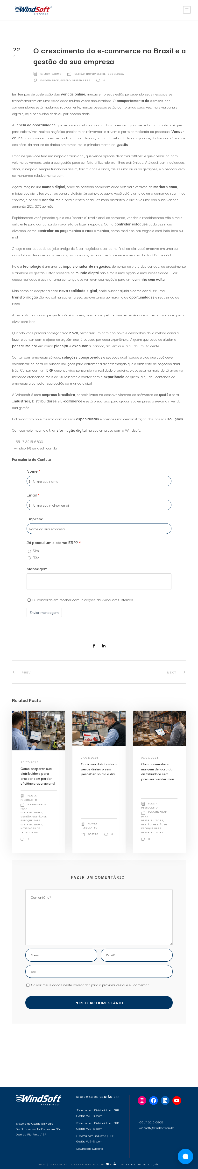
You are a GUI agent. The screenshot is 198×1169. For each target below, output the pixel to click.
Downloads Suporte (89, 1148)
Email (32, 494)
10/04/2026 (150, 757)
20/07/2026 (29, 762)
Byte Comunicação (143, 1164)
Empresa (35, 518)
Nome (32, 471)
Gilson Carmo (50, 73)
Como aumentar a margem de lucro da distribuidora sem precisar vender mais (158, 771)
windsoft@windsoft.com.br (36, 448)
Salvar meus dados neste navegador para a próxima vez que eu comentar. (90, 984)
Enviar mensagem (44, 612)
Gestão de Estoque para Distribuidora (34, 820)
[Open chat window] (185, 1156)
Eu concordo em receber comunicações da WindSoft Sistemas (82, 599)
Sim (36, 550)
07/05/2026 (90, 757)
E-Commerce (49, 80)
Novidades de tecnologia (105, 73)
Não (36, 557)
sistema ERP (81, 80)
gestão (65, 80)
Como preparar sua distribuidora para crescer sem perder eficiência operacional (38, 776)
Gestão (79, 73)
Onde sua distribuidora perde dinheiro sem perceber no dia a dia (99, 768)
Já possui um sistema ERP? (52, 542)
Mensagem (37, 568)
